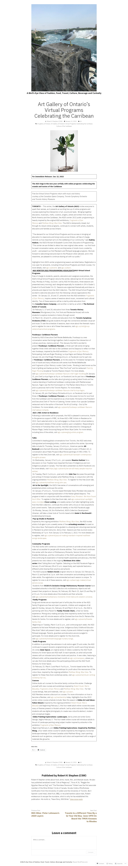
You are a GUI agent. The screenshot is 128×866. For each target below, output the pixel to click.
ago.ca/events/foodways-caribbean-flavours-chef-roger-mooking (61, 374)
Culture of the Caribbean (64, 126)
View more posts (76, 799)
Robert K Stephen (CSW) (54, 121)
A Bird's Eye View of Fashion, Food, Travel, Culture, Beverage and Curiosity (64, 93)
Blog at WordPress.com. (80, 862)
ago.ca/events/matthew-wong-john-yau (51, 482)
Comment (90, 852)
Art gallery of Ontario (43, 124)
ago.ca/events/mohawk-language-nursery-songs (54, 638)
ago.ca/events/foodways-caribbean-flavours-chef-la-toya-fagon (60, 390)
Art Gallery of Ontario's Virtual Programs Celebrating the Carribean (71, 124)
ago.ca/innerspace (77, 658)
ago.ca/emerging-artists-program (70, 432)
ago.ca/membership (58, 697)
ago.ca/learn (66, 268)
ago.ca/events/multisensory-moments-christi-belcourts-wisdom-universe (64, 597)
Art (81, 121)
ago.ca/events (51, 268)
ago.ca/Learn (68, 691)
